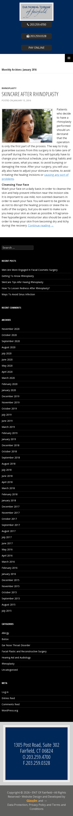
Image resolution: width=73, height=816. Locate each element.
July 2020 (7, 353)
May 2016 (7, 549)
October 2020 (9, 335)
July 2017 (7, 537)
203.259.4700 (37, 24)
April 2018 (7, 482)
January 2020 (9, 390)
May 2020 (7, 365)
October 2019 (9, 408)
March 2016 (8, 561)
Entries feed (8, 698)
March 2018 (8, 488)
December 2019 (10, 396)
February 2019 (9, 433)
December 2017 (10, 506)
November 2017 (11, 512)
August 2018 (8, 463)
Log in (5, 692)
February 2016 (9, 567)
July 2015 (7, 610)
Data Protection (17, 805)
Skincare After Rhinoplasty (30, 94)
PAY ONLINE (36, 48)
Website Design (32, 796)
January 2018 (9, 500)
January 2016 (9, 574)
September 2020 (11, 341)
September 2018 (11, 457)
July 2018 (7, 469)
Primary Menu (69, 58)
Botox (5, 639)
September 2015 (11, 598)
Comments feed (11, 704)
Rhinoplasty (9, 88)
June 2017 (7, 543)
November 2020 (11, 328)
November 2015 (11, 586)
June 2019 (7, 420)
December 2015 (10, 580)
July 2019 (7, 414)
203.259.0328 (37, 36)
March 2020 (8, 377)
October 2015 (9, 592)
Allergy (5, 633)
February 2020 (9, 384)
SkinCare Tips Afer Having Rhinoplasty (22, 282)
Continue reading (41, 225)
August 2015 (8, 604)
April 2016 (7, 555)
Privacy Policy (37, 805)
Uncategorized (10, 669)
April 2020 (7, 371)
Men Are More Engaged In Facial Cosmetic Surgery (30, 269)
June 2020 (7, 359)
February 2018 (9, 494)
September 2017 (11, 525)
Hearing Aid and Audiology (16, 657)
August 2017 (8, 531)
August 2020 (8, 347)
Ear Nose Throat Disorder (16, 645)
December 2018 (10, 445)
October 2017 (9, 518)
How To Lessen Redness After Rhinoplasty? (26, 288)
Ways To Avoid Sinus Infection (18, 294)
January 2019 (9, 439)
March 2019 (8, 427)
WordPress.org (10, 710)
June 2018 (7, 476)
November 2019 (11, 402)
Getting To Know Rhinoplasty (18, 276)
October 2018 (9, 451)
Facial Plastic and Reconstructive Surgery (24, 651)
